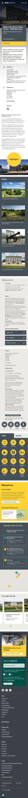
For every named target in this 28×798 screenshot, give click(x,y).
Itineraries (4, 714)
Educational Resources (6, 770)
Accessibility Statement (6, 783)
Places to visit (4, 698)
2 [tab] (13, 626)
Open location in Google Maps (12, 415)
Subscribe (7, 683)
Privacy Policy (11, 680)
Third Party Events (5, 732)
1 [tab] (11, 626)
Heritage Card (4, 712)
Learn (3, 761)
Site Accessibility (5, 703)
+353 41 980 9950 (20, 302)
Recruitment (5, 722)
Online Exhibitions (5, 772)
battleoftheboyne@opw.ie (10, 365)
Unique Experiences (6, 705)
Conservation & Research (7, 765)
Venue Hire (5, 727)
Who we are (4, 746)
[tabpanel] (13, 611)
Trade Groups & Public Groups (8, 707)
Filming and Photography (7, 736)
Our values (4, 751)
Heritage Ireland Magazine (7, 777)
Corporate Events (5, 734)
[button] (18, 574)
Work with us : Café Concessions (8, 755)
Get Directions (11, 101)
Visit (3, 696)
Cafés (3, 716)
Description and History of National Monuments (12, 763)
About (3, 742)
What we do (4, 744)
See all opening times (8, 39)
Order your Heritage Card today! (12, 653)
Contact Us (4, 785)
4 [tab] (17, 626)
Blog (3, 774)
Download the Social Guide (10, 502)
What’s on (4, 700)
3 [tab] (15, 626)
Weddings (4, 729)
